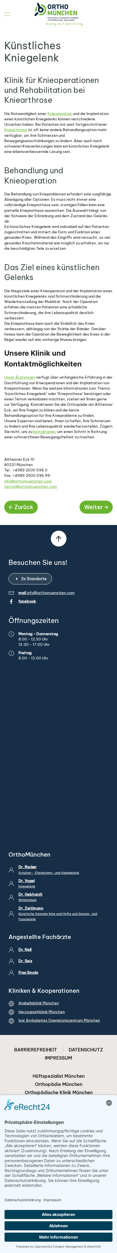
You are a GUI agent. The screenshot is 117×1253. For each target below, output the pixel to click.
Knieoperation (59, 113)
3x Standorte (34, 578)
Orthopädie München (58, 1084)
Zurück (23, 507)
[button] (7, 14)
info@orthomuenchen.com (28, 481)
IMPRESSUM (58, 1058)
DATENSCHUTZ (86, 1050)
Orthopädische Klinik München (59, 1092)
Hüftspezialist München (59, 1076)
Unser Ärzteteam (19, 377)
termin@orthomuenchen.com (30, 486)
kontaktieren (44, 431)
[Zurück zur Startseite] (58, 14)
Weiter (93, 507)
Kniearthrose (15, 129)
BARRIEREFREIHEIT (35, 1050)
